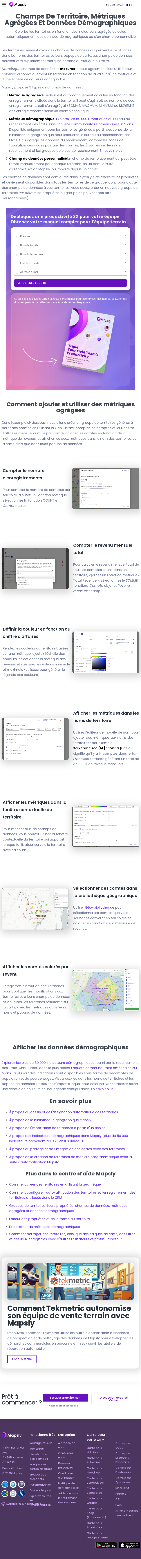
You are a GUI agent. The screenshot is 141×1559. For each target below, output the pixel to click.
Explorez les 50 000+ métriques (81, 119)
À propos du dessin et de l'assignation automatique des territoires (63, 1112)
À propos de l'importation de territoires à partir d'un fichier (57, 1128)
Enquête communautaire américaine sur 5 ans (95, 124)
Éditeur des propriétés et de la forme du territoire (49, 1219)
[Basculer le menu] (6, 5)
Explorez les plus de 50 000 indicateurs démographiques (48, 1062)
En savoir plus (111, 150)
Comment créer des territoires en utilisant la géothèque (55, 1184)
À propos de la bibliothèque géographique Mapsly (50, 1120)
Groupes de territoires (27, 1205)
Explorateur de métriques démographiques (44, 1226)
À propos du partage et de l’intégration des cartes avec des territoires (67, 1149)
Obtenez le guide (34, 283)
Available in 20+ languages (23, 1504)
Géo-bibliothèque (99, 907)
